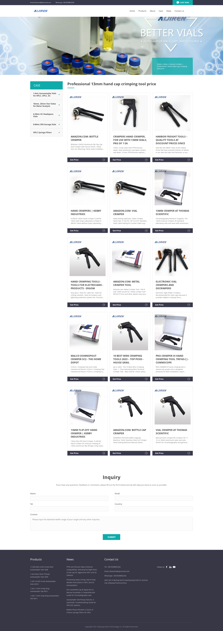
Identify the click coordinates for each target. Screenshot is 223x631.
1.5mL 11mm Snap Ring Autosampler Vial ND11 (44, 597)
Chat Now (184, 2)
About (152, 11)
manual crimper (175, 64)
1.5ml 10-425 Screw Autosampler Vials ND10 (43, 582)
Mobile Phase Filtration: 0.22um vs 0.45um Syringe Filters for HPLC (80, 611)
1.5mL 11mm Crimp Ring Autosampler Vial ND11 (39, 589)
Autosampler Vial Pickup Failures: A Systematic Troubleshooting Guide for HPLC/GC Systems (81, 602)
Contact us (179, 11)
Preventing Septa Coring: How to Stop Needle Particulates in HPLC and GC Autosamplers (81, 582)
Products (142, 11)
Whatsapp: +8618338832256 (65, 2)
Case (161, 11)
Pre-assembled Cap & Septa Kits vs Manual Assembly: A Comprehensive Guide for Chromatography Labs (81, 592)
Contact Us (111, 559)
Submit (112, 537)
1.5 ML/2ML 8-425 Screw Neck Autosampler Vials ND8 (41, 568)
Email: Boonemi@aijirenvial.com (40, 2)
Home (132, 11)
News (168, 11)
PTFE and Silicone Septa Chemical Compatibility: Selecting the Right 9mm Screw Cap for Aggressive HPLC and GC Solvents (82, 571)
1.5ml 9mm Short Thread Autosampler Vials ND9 (40, 575)
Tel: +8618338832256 (112, 567)
